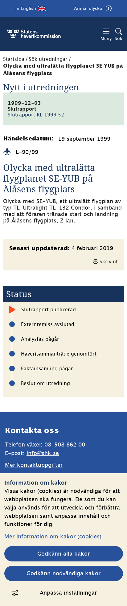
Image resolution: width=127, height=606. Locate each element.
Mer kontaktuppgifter (34, 465)
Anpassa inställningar (68, 592)
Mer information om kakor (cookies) (52, 536)
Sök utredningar (48, 59)
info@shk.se (43, 453)
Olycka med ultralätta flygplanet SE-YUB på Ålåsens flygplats (63, 70)
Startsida (13, 59)
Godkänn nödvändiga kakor (63, 573)
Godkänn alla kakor (63, 553)
